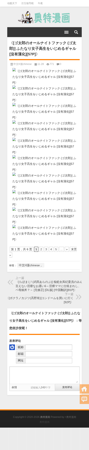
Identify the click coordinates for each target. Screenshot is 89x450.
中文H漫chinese (22, 64)
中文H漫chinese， (31, 265)
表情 (14, 387)
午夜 (40, 3)
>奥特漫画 (70, 417)
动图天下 (12, 3)
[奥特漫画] (44, 17)
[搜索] (76, 32)
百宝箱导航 (27, 3)
